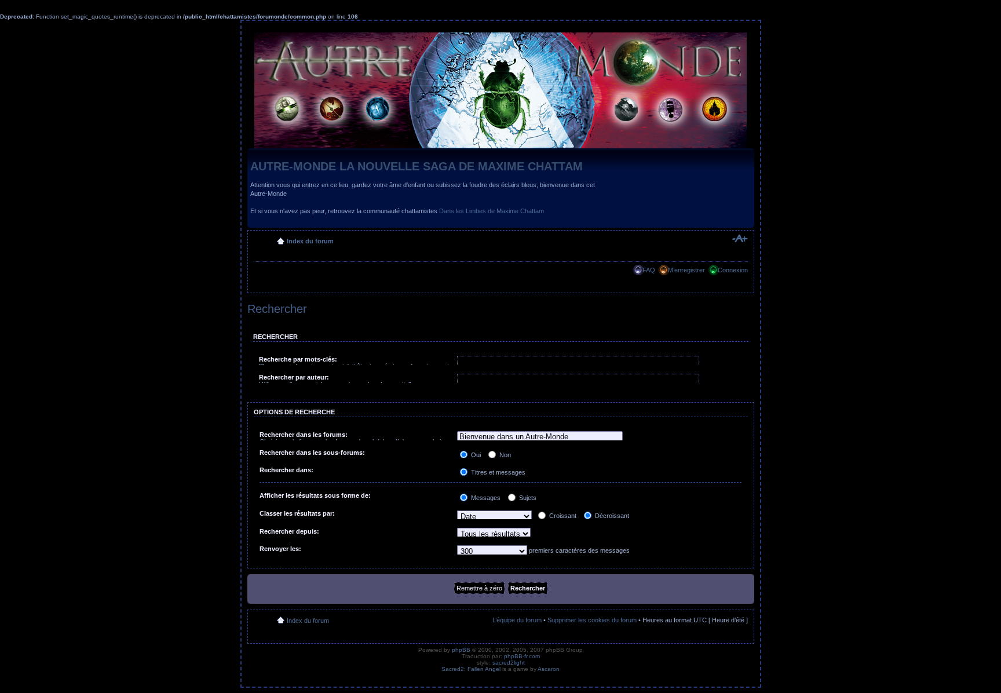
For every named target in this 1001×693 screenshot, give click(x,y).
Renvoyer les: (280, 548)
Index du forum (310, 241)
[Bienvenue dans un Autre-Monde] (540, 437)
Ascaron (549, 669)
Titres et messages (497, 472)
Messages (484, 497)
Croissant (561, 515)
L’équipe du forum (517, 620)
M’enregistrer (686, 270)
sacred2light (508, 662)
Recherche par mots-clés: (298, 359)
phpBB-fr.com (522, 656)
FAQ (648, 270)
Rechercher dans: (286, 469)
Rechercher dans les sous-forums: (312, 452)
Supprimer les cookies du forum (592, 620)
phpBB (461, 650)
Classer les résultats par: (297, 513)
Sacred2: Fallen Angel (470, 669)
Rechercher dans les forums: (304, 434)
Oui (475, 454)
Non (504, 454)
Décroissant (611, 515)
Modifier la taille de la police (739, 239)
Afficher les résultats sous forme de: (315, 495)
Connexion (733, 270)
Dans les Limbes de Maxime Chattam (491, 210)
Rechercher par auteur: (294, 377)
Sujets (526, 497)
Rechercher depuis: (289, 531)
